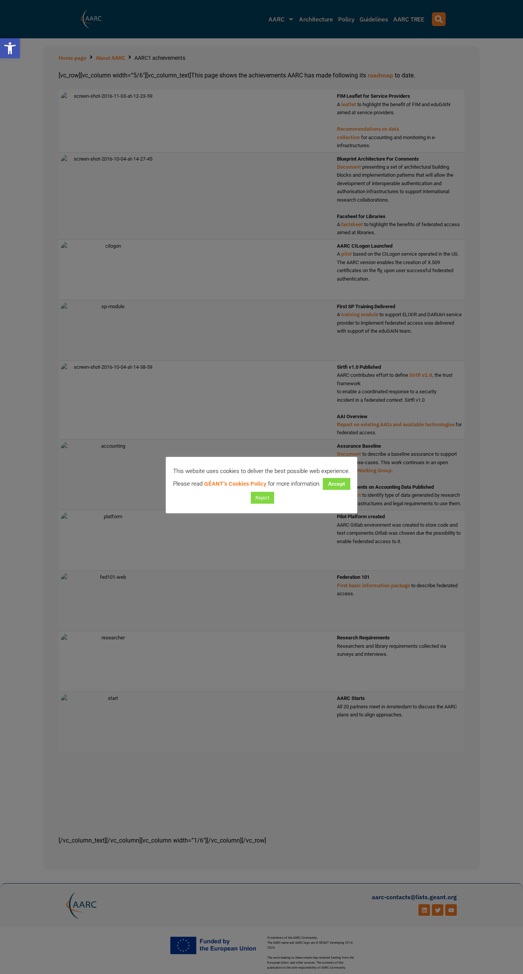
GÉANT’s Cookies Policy (235, 483)
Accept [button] (336, 483)
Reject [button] (262, 497)
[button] (10, 48)
